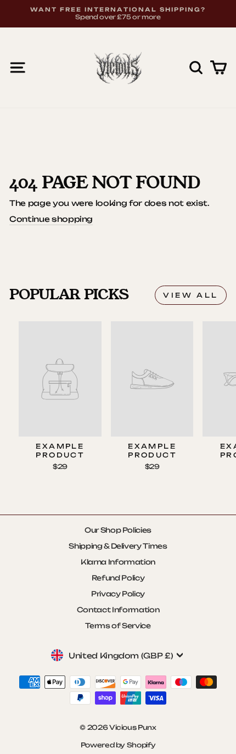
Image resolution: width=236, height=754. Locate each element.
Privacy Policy (118, 593)
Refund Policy (118, 577)
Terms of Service (117, 625)
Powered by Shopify (118, 745)
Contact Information (118, 609)
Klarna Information (118, 561)
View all (190, 295)
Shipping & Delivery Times (118, 545)
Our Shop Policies (118, 530)
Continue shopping (51, 219)
